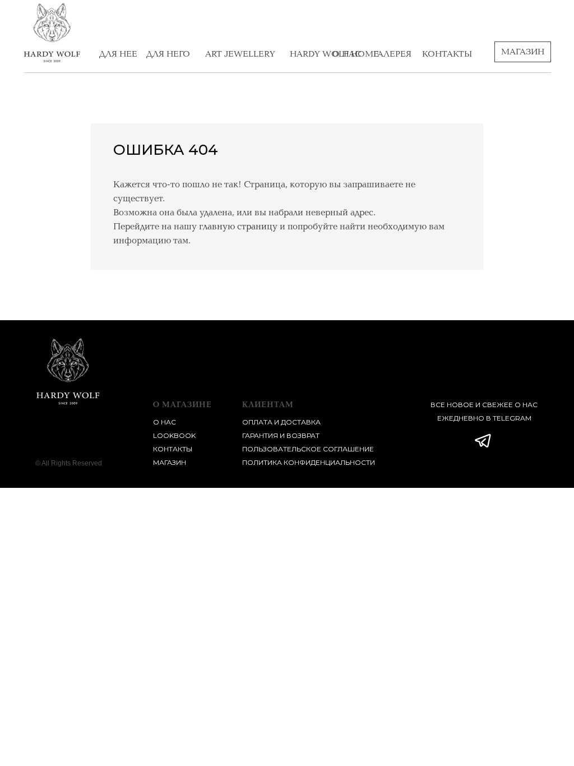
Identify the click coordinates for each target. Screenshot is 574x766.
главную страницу (238, 226)
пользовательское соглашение (308, 449)
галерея (392, 54)
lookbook (174, 435)
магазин (169, 462)
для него (168, 54)
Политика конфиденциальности (308, 462)
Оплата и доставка (281, 422)
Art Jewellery (240, 54)
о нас (346, 54)
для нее (118, 54)
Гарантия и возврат (281, 435)
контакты (447, 54)
